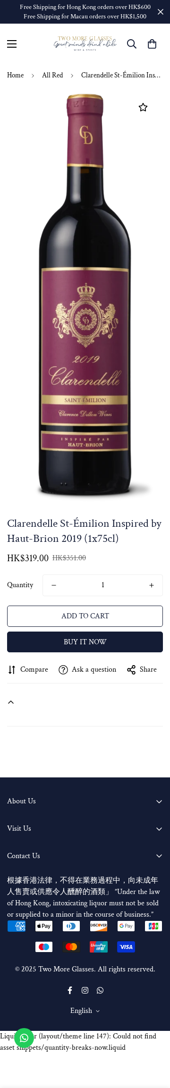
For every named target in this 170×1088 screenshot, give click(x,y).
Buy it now (85, 642)
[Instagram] (85, 990)
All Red (52, 75)
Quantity (20, 585)
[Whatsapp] (100, 990)
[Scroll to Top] (153, 1038)
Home (15, 75)
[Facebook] (69, 990)
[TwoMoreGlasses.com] (85, 44)
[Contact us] (24, 1038)
